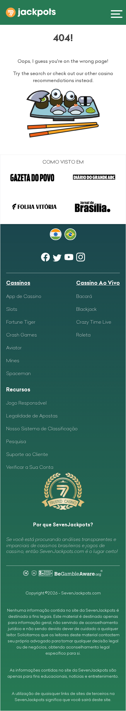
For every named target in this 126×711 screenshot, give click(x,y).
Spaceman (18, 373)
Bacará (84, 296)
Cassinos (18, 283)
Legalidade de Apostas (32, 416)
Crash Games (21, 335)
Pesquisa (16, 441)
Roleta (83, 335)
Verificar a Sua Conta (29, 467)
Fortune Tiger (20, 322)
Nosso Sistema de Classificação (42, 428)
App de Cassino (23, 296)
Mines (12, 360)
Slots (11, 309)
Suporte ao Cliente (27, 454)
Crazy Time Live (93, 322)
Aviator (14, 348)
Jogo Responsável (26, 403)
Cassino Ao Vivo (98, 283)
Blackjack (86, 309)
